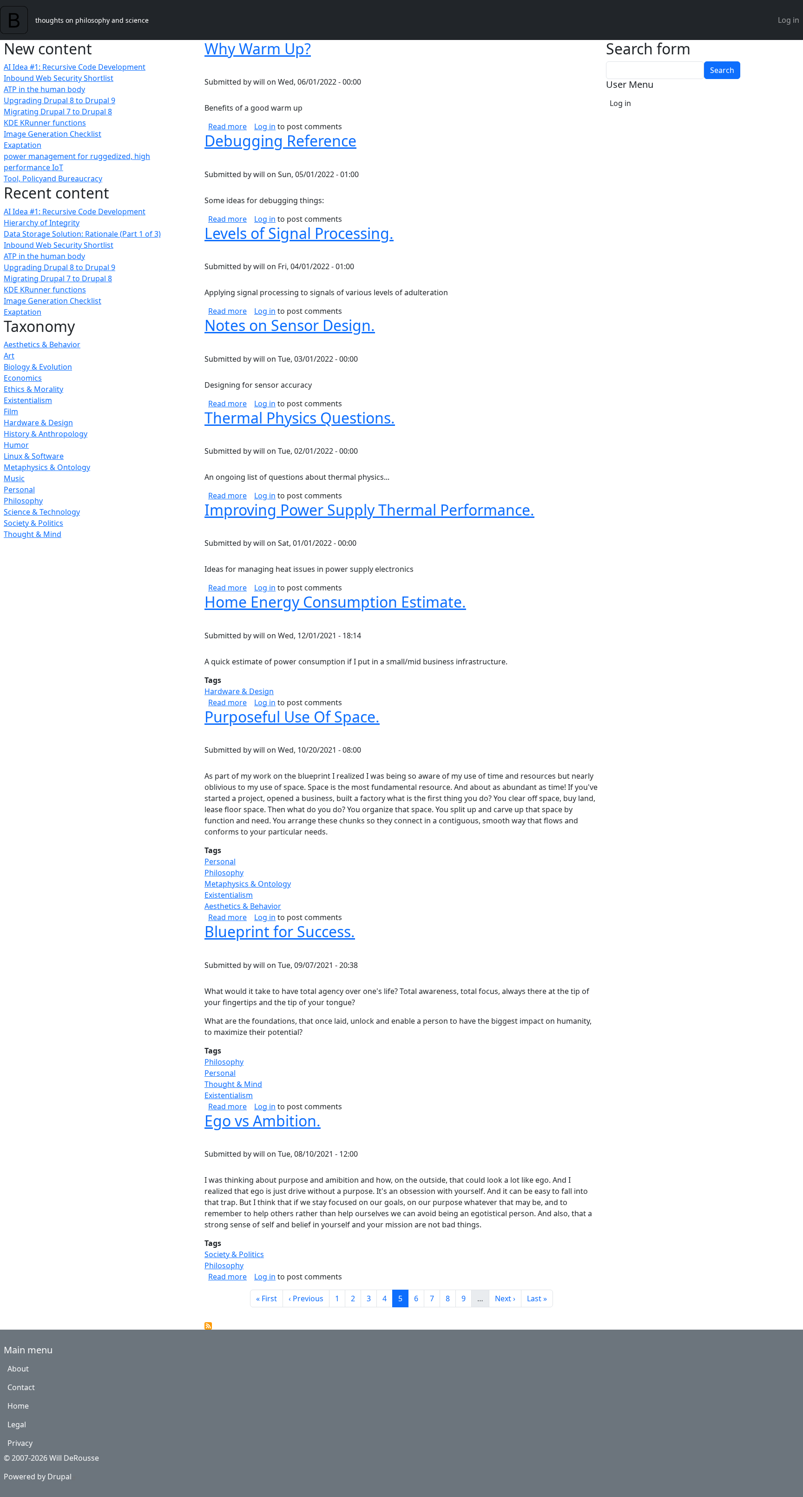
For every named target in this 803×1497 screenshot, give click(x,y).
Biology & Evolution (38, 367)
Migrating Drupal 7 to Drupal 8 (58, 111)
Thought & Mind (32, 534)
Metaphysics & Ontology (47, 467)
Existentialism (28, 400)
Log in (788, 20)
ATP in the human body (44, 89)
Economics (23, 378)
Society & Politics (33, 523)
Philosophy (23, 501)
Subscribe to (208, 1326)
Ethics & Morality (33, 389)
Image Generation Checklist (52, 134)
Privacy (20, 1443)
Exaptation (22, 145)
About (18, 1369)
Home (18, 1406)
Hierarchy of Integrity (41, 223)
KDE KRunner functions (45, 123)
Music (14, 478)
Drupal (59, 1476)
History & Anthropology (45, 434)
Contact (21, 1387)
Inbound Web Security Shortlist (58, 78)
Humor (16, 445)
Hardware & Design (38, 422)
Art (9, 356)
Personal (19, 489)
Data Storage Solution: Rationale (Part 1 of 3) (82, 234)
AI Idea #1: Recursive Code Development (74, 67)
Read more (227, 126)
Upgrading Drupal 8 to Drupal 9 (59, 100)
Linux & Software (34, 456)
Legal (16, 1424)
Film (11, 411)
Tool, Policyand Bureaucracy (53, 178)
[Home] (17, 20)
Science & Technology (42, 512)
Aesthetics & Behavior (42, 344)
